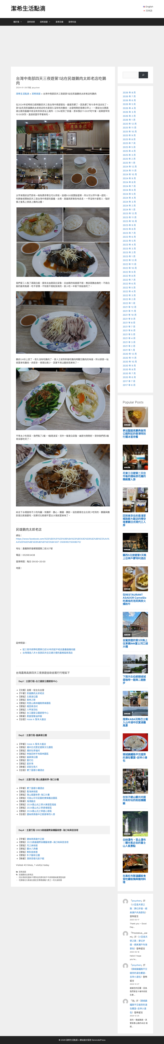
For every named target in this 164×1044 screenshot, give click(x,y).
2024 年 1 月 (129, 209)
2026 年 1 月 (129, 120)
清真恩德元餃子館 (35, 858)
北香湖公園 (32, 696)
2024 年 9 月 (129, 178)
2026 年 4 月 (129, 108)
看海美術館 (32, 791)
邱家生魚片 (32, 767)
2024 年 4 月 (129, 198)
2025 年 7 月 (129, 143)
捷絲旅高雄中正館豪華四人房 (41, 814)
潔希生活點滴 (28, 8)
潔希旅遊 (44, 22)
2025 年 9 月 (129, 135)
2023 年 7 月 (129, 233)
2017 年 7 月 (129, 381)
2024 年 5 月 (129, 194)
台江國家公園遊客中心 (38, 713)
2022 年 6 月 (129, 283)
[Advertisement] (82, 45)
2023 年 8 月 (129, 229)
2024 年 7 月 (129, 186)
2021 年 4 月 (129, 338)
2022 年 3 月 (129, 295)
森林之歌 (31, 700)
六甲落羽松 (32, 709)
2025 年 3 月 (129, 155)
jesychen (136, 900)
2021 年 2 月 (129, 346)
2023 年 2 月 (129, 252)
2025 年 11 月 (129, 127)
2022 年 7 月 (129, 280)
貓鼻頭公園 (32, 757)
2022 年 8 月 (129, 276)
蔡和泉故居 (32, 852)
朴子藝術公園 (33, 855)
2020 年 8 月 (129, 369)
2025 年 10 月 (130, 131)
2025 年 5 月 (129, 147)
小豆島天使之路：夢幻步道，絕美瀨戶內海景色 (138, 908)
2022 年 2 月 (129, 299)
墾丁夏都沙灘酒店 (35, 770)
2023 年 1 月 (129, 256)
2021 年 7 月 (129, 326)
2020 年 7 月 (129, 373)
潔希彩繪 (59, 22)
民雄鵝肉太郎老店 (35, 693)
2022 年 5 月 (129, 287)
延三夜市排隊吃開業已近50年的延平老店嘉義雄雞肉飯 (49, 649)
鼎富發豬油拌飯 (34, 716)
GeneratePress (98, 1040)
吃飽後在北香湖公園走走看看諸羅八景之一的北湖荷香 (40, 880)
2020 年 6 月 (129, 377)
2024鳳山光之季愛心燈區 (39, 811)
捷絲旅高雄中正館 (35, 839)
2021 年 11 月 (129, 311)
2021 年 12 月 (129, 307)
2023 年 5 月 (129, 241)
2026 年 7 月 (129, 96)
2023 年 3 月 (129, 248)
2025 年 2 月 (129, 159)
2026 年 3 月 (129, 112)
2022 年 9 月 (129, 272)
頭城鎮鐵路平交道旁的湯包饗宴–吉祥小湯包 (138, 973)
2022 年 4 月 (129, 291)
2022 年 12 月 (130, 260)
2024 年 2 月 (129, 205)
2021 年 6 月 (129, 330)
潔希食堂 (31, 22)
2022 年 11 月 (129, 264)
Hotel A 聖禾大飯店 (36, 719)
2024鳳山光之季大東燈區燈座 (41, 804)
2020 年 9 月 (129, 365)
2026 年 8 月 (129, 92)
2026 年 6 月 (129, 100)
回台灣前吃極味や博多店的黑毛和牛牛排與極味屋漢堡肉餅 (42, 877)
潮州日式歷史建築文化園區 (40, 747)
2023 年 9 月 (129, 225)
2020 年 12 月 (130, 354)
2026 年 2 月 (129, 116)
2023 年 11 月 (129, 217)
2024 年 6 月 (129, 190)
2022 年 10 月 (130, 268)
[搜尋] (143, 75)
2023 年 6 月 (129, 237)
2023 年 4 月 (129, 244)
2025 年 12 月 (130, 124)
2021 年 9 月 (129, 319)
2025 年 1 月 (129, 163)
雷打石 (30, 760)
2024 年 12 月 (130, 166)
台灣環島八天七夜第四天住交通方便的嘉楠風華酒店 (48, 652)
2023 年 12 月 (130, 213)
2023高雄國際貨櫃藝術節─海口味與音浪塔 (48, 842)
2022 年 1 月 (129, 303)
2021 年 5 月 (129, 334)
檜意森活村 (32, 706)
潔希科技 (72, 22)
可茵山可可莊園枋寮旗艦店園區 (42, 798)
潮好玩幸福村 (33, 750)
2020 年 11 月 (129, 358)
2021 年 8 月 (129, 322)
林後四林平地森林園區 (38, 754)
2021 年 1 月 (129, 350)
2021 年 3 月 (129, 342)
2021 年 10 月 (129, 315)
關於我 (16, 22)
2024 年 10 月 (130, 174)
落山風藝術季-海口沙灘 (38, 794)
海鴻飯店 (31, 801)
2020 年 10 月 (130, 361)
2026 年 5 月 (129, 104)
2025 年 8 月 (129, 139)
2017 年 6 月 (129, 385)
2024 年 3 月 (129, 202)
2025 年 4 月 (129, 151)
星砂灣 (30, 763)
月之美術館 (32, 845)
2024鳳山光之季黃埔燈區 (39, 808)
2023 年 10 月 (130, 221)
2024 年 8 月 (129, 182)
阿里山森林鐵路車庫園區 (39, 703)
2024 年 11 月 (129, 170)
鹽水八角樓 (32, 848)
